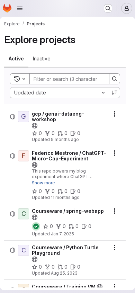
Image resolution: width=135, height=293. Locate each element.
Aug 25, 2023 (64, 273)
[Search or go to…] (108, 8)
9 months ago (65, 139)
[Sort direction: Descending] (114, 92)
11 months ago (65, 197)
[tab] (16, 58)
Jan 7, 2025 (62, 233)
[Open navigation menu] (19, 8)
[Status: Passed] (36, 226)
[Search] (114, 78)
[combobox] (59, 92)
